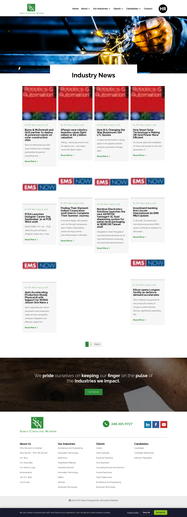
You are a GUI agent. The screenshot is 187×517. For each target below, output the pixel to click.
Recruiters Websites (109, 500)
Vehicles (61, 482)
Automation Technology (68, 453)
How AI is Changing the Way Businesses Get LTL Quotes (111, 132)
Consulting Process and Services (110, 467)
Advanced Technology (67, 487)
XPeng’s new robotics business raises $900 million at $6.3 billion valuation (74, 133)
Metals (60, 477)
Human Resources (104, 472)
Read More (31, 161)
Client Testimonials (104, 477)
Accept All (160, 512)
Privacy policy (133, 512)
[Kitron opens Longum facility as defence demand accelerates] (148, 263)
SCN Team (32, 125)
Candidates (139, 448)
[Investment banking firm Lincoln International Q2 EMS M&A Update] (148, 181)
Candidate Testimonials (144, 453)
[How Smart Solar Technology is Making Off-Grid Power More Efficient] (148, 103)
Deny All (146, 512)
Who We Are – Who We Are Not (33, 453)
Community (25, 482)
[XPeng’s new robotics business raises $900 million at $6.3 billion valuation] (75, 103)
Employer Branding (104, 458)
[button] (89, 8)
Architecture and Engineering (70, 448)
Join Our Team (26, 477)
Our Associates (26, 463)
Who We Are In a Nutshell (31, 448)
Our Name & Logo (27, 467)
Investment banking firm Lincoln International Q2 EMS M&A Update (146, 212)
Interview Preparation (143, 458)
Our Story (24, 458)
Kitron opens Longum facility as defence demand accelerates (146, 292)
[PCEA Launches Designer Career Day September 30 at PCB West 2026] (39, 187)
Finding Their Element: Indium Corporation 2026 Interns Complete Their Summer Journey (75, 212)
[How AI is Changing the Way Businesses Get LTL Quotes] (111, 103)
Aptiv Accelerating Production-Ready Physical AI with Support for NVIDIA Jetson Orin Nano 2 (37, 297)
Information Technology (68, 472)
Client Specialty (102, 453)
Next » (97, 344)
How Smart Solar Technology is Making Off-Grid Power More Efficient (146, 133)
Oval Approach (102, 463)
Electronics (62, 458)
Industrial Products (66, 467)
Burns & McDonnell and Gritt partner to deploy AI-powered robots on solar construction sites (39, 135)
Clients (99, 448)
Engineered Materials (67, 463)
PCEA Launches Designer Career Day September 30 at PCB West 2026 (38, 218)
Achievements (26, 472)
